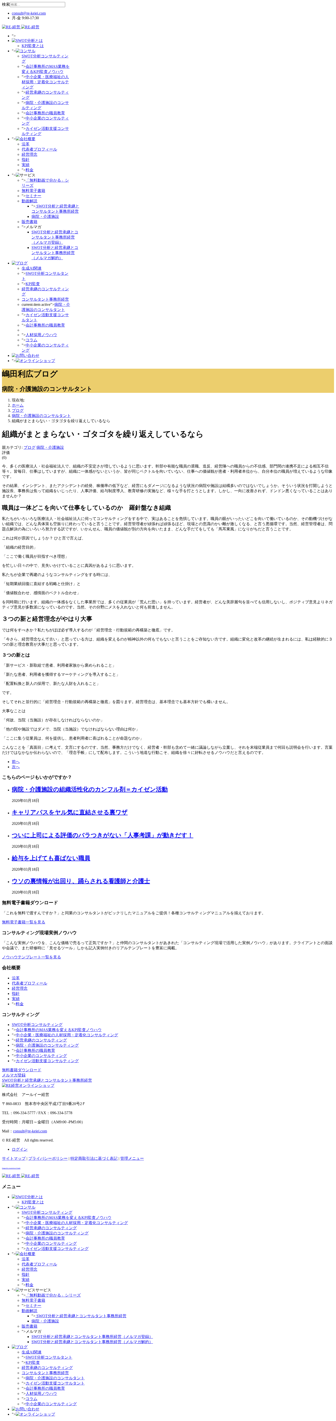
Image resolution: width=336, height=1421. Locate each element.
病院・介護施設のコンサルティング (47, 1045)
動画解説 (29, 201)
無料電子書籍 (33, 191)
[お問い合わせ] (25, 355)
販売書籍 (29, 222)
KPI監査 (33, 284)
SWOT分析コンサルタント (49, 1357)
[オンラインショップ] (35, 361)
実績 (26, 165)
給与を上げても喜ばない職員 (51, 858)
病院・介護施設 (45, 216)
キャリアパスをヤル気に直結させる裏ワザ (70, 812)
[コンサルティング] (25, 51)
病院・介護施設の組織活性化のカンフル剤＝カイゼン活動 (90, 789)
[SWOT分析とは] (27, 40)
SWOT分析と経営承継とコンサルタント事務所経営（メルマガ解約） (54, 252)
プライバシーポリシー (48, 1158)
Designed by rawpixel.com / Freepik (11, 1168)
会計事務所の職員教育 (45, 113)
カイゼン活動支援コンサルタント (55, 1383)
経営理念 (29, 154)
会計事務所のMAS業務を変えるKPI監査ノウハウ (59, 1030)
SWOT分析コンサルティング (37, 1024)
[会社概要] (25, 139)
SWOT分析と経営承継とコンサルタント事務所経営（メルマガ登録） (54, 237)
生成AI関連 (32, 268)
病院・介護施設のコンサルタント (55, 1378)
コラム (31, 340)
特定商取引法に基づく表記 (94, 1158)
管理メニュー (132, 1158)
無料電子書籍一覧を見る (23, 922)
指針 (26, 159)
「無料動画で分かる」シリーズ (53, 1295)
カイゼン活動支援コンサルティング (47, 1061)
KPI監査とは (33, 46)
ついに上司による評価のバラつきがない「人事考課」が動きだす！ (102, 835)
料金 (29, 170)
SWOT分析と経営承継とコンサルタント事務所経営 (80, 1316)
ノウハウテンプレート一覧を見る (31, 957)
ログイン (20, 1149)
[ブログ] (20, 263)
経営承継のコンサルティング (41, 1040)
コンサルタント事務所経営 (45, 299)
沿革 (26, 144)
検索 (6, 4)
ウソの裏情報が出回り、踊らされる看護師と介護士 (81, 881)
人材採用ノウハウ (41, 335)
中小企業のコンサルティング (41, 1056)
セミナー (33, 196)
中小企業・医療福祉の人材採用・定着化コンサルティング (45, 82)
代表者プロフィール (39, 149)
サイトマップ (14, 1158)
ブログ (29, 447)
